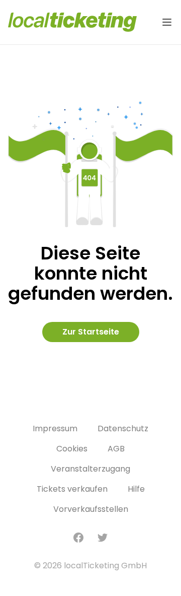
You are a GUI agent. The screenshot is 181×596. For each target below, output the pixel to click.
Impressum (55, 428)
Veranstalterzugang (90, 469)
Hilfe (136, 489)
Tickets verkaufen (72, 489)
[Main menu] (167, 22)
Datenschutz (123, 428)
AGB (116, 448)
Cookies (71, 448)
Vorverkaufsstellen (90, 509)
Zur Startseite (90, 332)
